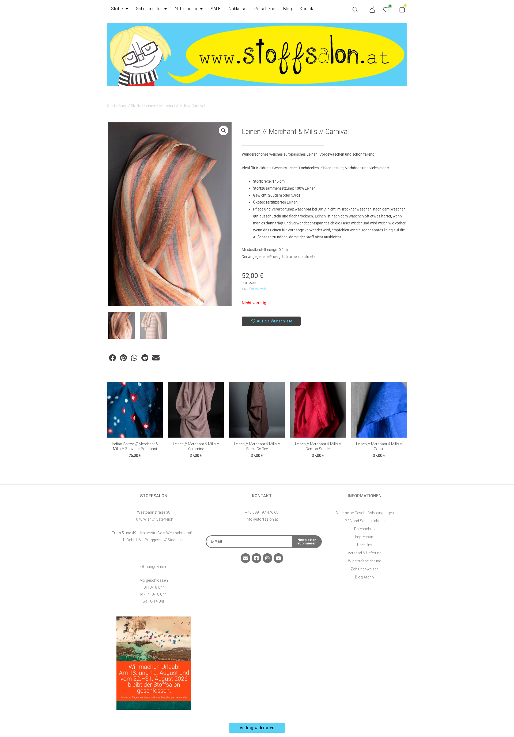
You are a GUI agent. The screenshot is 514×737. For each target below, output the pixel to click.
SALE (216, 8)
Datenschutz (364, 529)
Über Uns (364, 545)
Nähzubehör (186, 8)
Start (111, 106)
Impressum (365, 537)
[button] (223, 130)
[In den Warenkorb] (157, 391)
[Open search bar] (355, 9)
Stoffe (117, 8)
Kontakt (307, 8)
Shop (122, 106)
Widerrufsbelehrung (364, 561)
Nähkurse (237, 8)
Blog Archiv (364, 577)
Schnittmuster (149, 8)
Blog (287, 8)
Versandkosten (258, 288)
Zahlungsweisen (365, 569)
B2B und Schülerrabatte (364, 521)
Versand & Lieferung (364, 553)
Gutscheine (264, 8)
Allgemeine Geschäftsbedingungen (364, 513)
